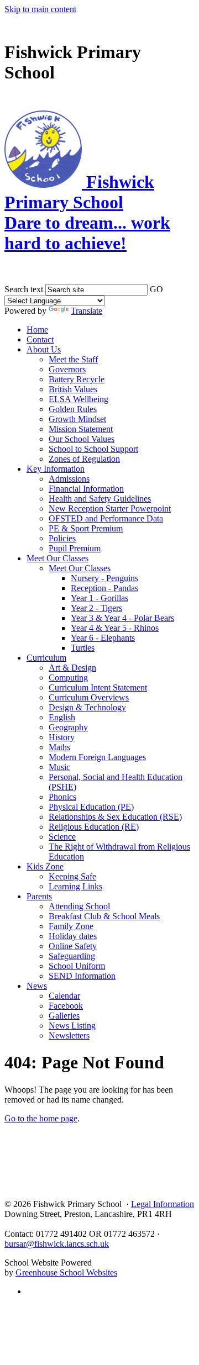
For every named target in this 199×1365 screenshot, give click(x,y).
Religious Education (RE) (94, 826)
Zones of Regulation (84, 458)
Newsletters (69, 1035)
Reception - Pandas (104, 588)
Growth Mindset (77, 419)
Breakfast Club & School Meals (104, 916)
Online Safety (73, 946)
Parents (39, 896)
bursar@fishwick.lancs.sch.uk (56, 1243)
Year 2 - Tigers (96, 608)
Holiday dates (73, 936)
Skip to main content (40, 9)
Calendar (64, 995)
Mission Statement (81, 429)
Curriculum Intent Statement (98, 687)
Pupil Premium (75, 548)
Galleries (64, 1015)
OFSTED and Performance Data (106, 518)
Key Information (56, 468)
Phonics (62, 797)
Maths (59, 747)
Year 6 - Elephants (103, 637)
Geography (68, 727)
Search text (23, 289)
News (37, 985)
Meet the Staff (73, 359)
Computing (68, 677)
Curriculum (46, 657)
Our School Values (81, 439)
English (62, 717)
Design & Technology (87, 707)
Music (59, 767)
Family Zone (71, 926)
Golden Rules (73, 409)
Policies (62, 538)
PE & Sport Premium (86, 528)
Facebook (66, 1005)
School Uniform (77, 966)
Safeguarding (72, 956)
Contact (40, 339)
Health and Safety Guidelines (100, 498)
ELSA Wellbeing (78, 399)
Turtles (83, 647)
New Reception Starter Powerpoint (110, 508)
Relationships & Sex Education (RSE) (115, 816)
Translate (86, 310)
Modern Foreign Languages (97, 757)
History (62, 737)
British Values (73, 389)
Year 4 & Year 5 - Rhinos (115, 628)
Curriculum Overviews (89, 697)
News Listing (72, 1025)
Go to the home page (40, 1118)
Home (37, 329)
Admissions (69, 478)
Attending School (79, 906)
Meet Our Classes (57, 558)
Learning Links (75, 886)
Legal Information (162, 1204)
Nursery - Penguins (104, 578)
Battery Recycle (76, 379)
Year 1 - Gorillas (99, 598)
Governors (67, 369)
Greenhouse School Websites (66, 1272)
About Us (44, 349)
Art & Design (72, 667)
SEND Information (82, 976)
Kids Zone (45, 866)
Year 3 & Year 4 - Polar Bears (122, 618)
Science (62, 836)
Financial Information (86, 488)
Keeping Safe (72, 876)
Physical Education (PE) (91, 806)
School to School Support (93, 449)
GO (156, 289)
